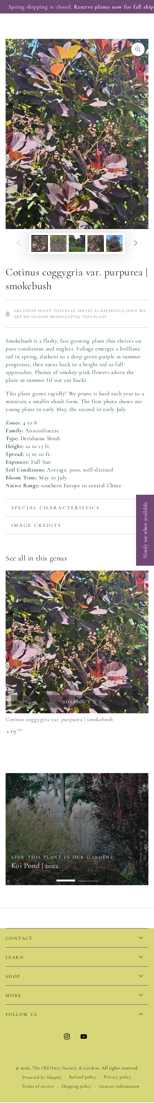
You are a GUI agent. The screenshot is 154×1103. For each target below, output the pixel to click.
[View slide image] (77, 829)
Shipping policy (76, 1086)
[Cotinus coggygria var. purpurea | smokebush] (77, 642)
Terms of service (38, 1086)
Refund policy (83, 1076)
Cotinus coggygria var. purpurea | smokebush (59, 719)
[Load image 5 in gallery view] (114, 243)
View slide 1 (65, 876)
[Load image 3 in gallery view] (77, 243)
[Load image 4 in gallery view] (95, 243)
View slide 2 (88, 876)
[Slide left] (18, 243)
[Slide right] (135, 243)
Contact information (119, 1086)
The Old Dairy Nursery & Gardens (66, 1067)
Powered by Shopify (42, 1077)
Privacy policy (117, 1076)
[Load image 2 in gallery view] (58, 243)
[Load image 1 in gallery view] (39, 243)
